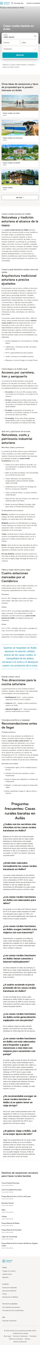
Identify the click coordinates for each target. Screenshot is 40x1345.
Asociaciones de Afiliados (10, 1297)
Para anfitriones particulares (11, 1307)
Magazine (5, 1277)
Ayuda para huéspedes (9, 1287)
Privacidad (33, 1336)
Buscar (20, 55)
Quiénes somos (7, 1274)
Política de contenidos (16, 1339)
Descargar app (18, 3)
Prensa (4, 1294)
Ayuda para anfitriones (9, 1291)
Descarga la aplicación (9, 1320)
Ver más (19, 197)
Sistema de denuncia (20, 1341)
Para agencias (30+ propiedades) (12, 1310)
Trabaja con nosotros (8, 1271)
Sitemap (27, 1339)
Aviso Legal (7, 1336)
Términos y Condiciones (20, 1336)
